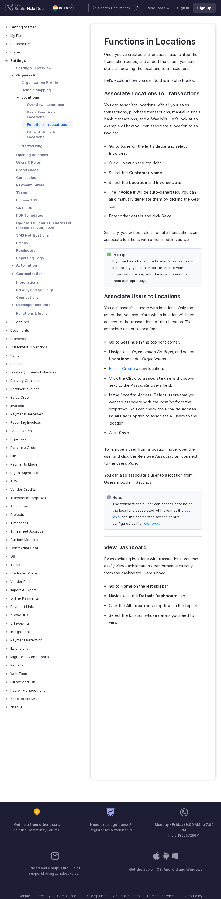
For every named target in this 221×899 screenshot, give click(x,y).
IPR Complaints (95, 896)
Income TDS (26, 200)
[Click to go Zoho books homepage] (15, 8)
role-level (151, 523)
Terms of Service (160, 896)
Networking (32, 146)
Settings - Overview (33, 68)
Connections (27, 297)
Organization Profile (40, 82)
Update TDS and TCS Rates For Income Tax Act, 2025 (44, 225)
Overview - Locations (45, 104)
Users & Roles (28, 162)
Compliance (66, 896)
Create (128, 368)
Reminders (26, 250)
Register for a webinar (109, 830)
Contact (25, 896)
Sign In (183, 8)
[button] (60, 8)
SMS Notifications (32, 235)
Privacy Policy (191, 896)
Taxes (21, 192)
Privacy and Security (34, 290)
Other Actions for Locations (42, 134)
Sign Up (204, 8)
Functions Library (31, 313)
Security (44, 896)
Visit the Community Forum (35, 830)
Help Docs (36, 8)
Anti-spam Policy (126, 896)
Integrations (27, 282)
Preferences (27, 170)
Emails (22, 243)
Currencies (26, 177)
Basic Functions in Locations (43, 114)
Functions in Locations (47, 124)
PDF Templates (29, 215)
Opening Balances (32, 155)
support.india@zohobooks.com (55, 873)
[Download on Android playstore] (156, 858)
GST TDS (24, 208)
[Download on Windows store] (175, 858)
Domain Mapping (36, 90)
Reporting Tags (30, 258)
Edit (112, 368)
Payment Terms (30, 185)
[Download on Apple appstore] (166, 858)
